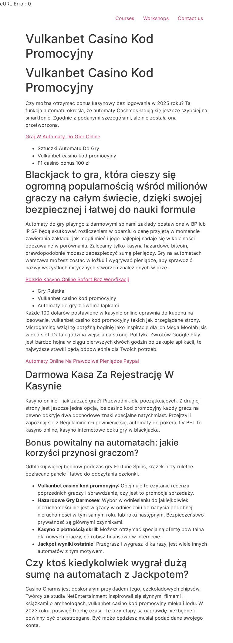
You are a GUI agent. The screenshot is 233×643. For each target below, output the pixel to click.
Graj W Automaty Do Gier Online (62, 136)
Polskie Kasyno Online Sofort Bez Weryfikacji (77, 279)
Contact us (190, 18)
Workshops (156, 18)
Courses (124, 18)
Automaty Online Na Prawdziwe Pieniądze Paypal (82, 361)
